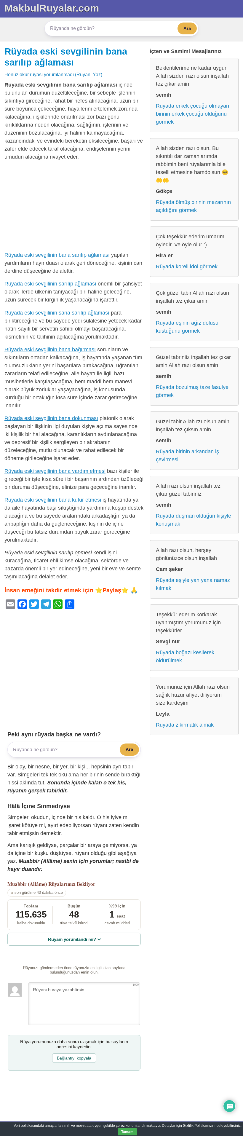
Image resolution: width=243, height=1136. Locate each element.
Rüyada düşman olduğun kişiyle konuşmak (193, 520)
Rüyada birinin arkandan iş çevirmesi (187, 455)
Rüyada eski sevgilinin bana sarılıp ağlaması (57, 255)
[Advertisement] (74, 207)
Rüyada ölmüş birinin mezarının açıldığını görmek (193, 206)
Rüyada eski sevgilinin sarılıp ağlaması (50, 284)
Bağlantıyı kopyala (74, 1058)
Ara (187, 28)
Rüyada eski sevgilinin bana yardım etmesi (54, 471)
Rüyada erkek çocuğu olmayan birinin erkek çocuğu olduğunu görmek (192, 114)
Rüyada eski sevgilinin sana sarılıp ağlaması (56, 313)
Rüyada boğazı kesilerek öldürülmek (185, 656)
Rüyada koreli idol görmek (187, 266)
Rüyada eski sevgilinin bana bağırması (50, 349)
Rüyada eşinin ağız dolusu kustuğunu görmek (187, 327)
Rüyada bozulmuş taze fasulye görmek (192, 391)
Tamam (127, 1132)
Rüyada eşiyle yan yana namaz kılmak (193, 584)
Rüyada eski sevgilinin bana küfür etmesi (52, 500)
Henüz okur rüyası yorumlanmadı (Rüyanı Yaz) (53, 74)
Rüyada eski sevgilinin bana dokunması (51, 418)
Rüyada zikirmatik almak (185, 725)
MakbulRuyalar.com (51, 8)
